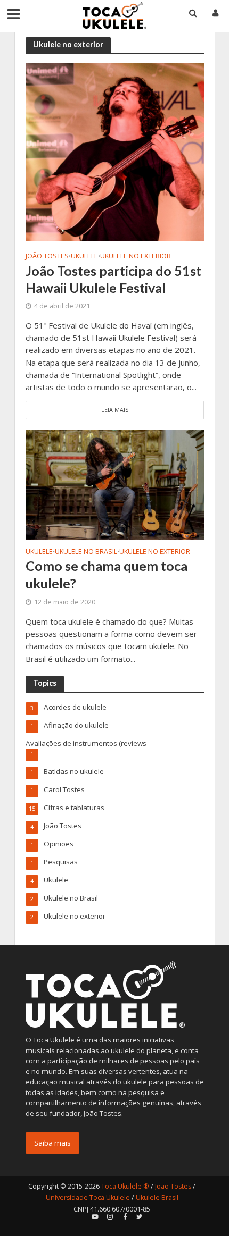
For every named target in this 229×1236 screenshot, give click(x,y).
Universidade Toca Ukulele (88, 1197)
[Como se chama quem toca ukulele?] (115, 483)
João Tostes (47, 256)
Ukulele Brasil (157, 1197)
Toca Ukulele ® (125, 1186)
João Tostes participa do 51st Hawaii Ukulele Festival (113, 279)
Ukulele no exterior (135, 256)
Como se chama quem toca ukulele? (106, 574)
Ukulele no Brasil (86, 552)
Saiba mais (52, 1143)
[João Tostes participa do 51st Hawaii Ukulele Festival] (115, 151)
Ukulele (84, 256)
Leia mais (114, 410)
